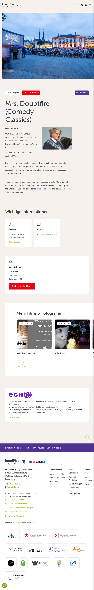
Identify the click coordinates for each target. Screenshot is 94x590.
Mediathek (53, 481)
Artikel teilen (83, 93)
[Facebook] (30, 462)
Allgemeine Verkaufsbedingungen (19, 507)
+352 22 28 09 (15, 483)
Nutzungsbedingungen (14, 499)
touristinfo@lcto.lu (14, 487)
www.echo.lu (14, 417)
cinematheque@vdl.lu (48, 234)
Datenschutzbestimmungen (16, 503)
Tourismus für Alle (56, 474)
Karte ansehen (14, 242)
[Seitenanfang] (87, 437)
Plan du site (20, 516)
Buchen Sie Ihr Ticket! (31, 93)
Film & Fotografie (23, 447)
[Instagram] (34, 462)
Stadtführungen (75, 483)
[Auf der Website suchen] (78, 5)
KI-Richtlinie (10, 516)
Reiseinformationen (57, 477)
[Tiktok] (40, 462)
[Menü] (90, 5)
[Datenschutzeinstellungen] (4, 585)
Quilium (35, 522)
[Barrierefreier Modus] (82, 5)
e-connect (17, 522)
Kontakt (88, 480)
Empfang (9, 447)
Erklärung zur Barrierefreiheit (16, 511)
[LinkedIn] (43, 462)
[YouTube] (37, 462)
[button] (19, 364)
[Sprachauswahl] (86, 5)
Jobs (87, 477)
